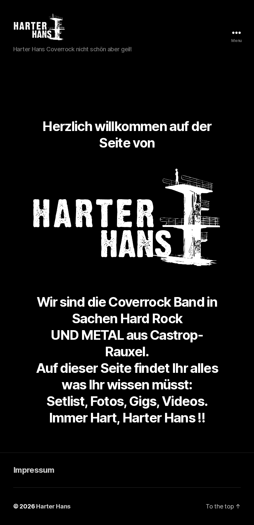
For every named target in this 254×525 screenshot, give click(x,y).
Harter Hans (53, 506)
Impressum (33, 470)
